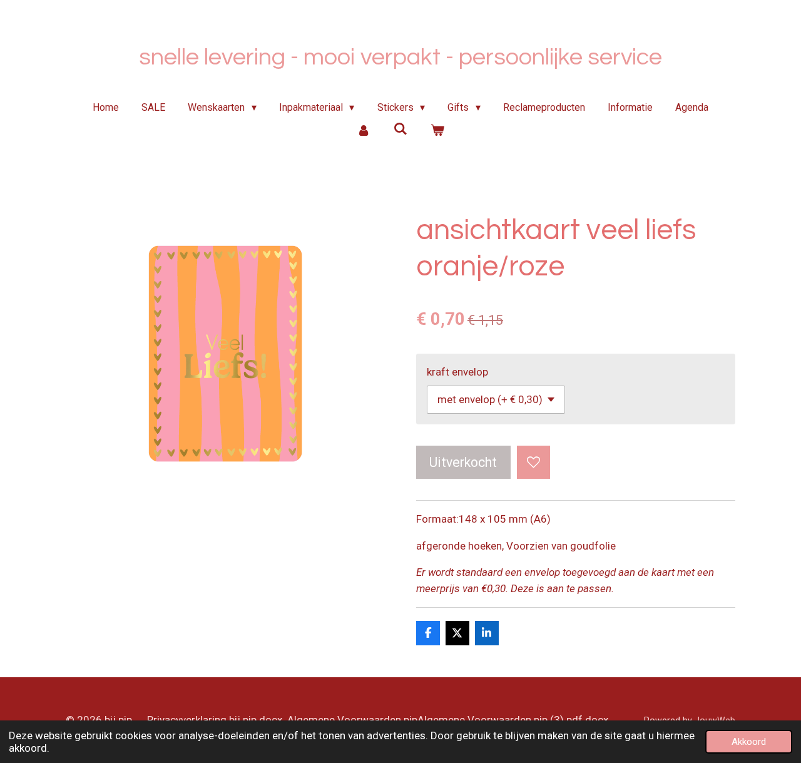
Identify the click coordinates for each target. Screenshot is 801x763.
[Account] (363, 130)
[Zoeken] (400, 128)
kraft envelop (457, 372)
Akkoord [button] (749, 741)
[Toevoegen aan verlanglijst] (533, 462)
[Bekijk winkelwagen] (437, 130)
